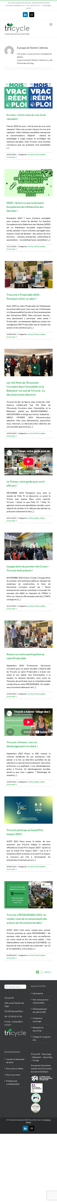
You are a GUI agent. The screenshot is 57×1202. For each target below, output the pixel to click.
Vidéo (42, 518)
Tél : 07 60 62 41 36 (13, 1016)
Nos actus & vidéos (14, 1068)
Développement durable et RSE (40, 1010)
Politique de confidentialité (12, 1082)
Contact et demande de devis (15, 1061)
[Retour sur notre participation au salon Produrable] (28, 634)
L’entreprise (38, 993)
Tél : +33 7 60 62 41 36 (31, 5)
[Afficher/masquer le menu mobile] (51, 24)
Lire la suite (11, 157)
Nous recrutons (13, 1074)
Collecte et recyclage (37, 1020)
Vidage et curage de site (41, 1038)
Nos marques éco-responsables (41, 1001)
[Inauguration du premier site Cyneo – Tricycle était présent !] (28, 546)
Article (30, 154)
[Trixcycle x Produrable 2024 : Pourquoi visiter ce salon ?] (28, 274)
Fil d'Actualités (39, 154)
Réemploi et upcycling (38, 1029)
